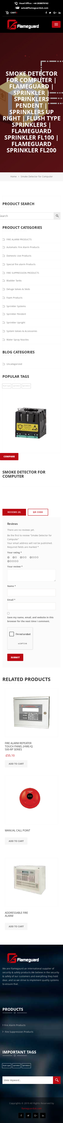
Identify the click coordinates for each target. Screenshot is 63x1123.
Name (11, 586)
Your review (15, 566)
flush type (6, 1065)
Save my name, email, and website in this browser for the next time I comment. (30, 619)
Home (13, 176)
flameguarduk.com (31, 1108)
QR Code (38, 512)
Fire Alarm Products (15, 1025)
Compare (9, 456)
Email (11, 599)
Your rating (14, 552)
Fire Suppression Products (18, 1031)
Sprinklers (26, 1065)
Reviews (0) (14, 512)
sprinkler (16, 1065)
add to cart (16, 763)
